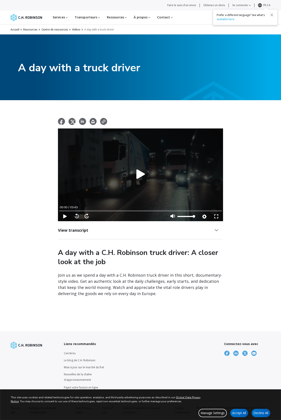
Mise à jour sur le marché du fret (84, 367)
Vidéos (76, 29)
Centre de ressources (54, 29)
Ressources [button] (116, 17)
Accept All (239, 413)
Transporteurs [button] (86, 17)
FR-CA (266, 5)
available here (225, 19)
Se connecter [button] (240, 5)
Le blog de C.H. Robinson (79, 360)
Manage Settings (213, 413)
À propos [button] (141, 17)
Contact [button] (164, 17)
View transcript (73, 230)
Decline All (261, 413)
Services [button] (59, 17)
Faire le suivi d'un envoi (181, 5)
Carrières (70, 353)
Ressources (30, 29)
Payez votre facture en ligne (81, 387)
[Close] (272, 15)
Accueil (15, 29)
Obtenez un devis (214, 5)
